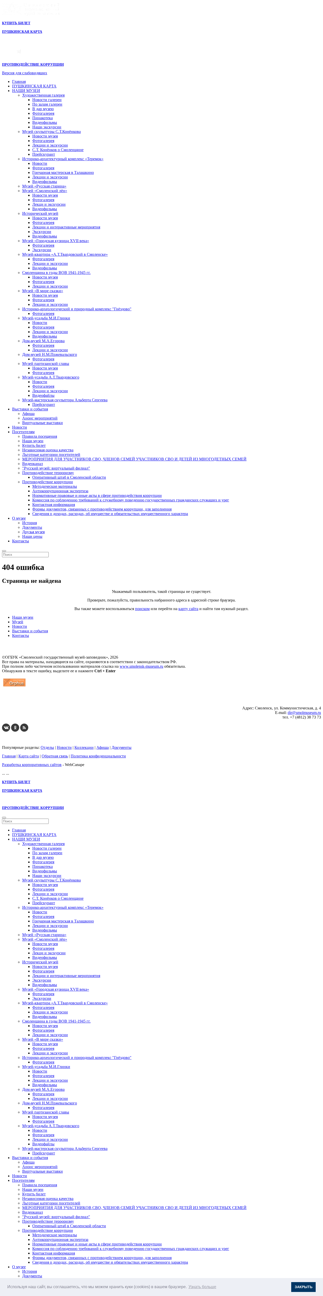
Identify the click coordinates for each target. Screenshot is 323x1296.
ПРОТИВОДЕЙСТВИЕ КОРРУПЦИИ (33, 64)
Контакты (20, 541)
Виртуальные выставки (42, 423)
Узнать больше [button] (202, 1287)
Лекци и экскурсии (49, 204)
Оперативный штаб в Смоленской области (69, 477)
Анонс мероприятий (40, 418)
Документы (32, 527)
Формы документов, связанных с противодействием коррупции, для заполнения (102, 509)
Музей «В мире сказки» (42, 291)
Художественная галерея (43, 95)
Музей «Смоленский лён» (44, 191)
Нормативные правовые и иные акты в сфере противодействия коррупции (97, 495)
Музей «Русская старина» (44, 186)
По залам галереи (47, 104)
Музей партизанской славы (45, 363)
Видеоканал (32, 463)
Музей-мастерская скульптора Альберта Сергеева (64, 400)
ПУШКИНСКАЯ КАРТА (34, 86)
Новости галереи (47, 100)
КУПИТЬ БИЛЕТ (16, 23)
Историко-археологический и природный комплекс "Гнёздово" (76, 309)
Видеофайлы (43, 395)
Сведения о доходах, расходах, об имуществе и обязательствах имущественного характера (110, 514)
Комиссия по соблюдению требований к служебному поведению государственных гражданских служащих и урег (130, 500)
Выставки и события (30, 409)
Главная (19, 81)
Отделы (47, 747)
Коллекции (84, 747)
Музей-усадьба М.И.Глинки (46, 318)
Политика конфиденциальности (98, 756)
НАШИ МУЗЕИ (26, 90)
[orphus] (14, 686)
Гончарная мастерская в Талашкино (63, 172)
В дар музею (43, 109)
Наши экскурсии (46, 127)
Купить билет (34, 445)
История (29, 523)
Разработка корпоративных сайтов (32, 764)
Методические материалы (54, 486)
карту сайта (188, 609)
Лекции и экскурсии (50, 145)
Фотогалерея (43, 113)
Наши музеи (32, 441)
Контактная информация (53, 504)
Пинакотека (42, 118)
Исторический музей (40, 213)
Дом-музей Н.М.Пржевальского (49, 354)
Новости (39, 163)
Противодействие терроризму (48, 473)
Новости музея (45, 136)
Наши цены (32, 536)
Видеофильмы (44, 122)
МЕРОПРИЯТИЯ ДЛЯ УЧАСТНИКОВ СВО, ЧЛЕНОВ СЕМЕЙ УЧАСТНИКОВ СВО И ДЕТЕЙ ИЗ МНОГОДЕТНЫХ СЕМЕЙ (134, 459)
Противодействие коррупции (47, 482)
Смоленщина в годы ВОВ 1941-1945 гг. (56, 272)
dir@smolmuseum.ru (304, 712)
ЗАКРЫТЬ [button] (303, 1287)
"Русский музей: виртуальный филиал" (56, 468)
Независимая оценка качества (47, 450)
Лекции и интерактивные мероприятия (66, 227)
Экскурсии (41, 231)
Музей (17, 622)
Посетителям (23, 432)
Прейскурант (43, 154)
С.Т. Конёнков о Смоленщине (58, 150)
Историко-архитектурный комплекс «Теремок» (62, 159)
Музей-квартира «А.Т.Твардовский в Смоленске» (65, 254)
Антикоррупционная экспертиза (60, 491)
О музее (19, 518)
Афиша (28, 413)
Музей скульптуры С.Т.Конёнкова (51, 131)
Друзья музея (33, 532)
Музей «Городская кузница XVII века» (55, 241)
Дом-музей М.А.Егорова (43, 341)
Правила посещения (39, 436)
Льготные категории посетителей (51, 454)
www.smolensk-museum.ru (141, 666)
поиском (142, 609)
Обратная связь (55, 756)
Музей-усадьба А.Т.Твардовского (50, 377)
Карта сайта (28, 756)
